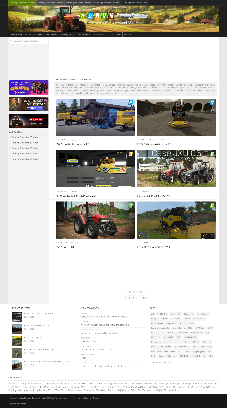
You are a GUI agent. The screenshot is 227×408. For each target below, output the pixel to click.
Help (119, 34)
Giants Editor (99, 34)
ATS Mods (172, 383)
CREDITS (186, 318)
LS (210, 342)
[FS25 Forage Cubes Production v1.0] (17, 353)
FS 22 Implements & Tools (148, 140)
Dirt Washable (157, 323)
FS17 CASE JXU (65, 247)
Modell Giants (206, 346)
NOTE (180, 351)
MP (152, 351)
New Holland (169, 351)
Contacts (128, 34)
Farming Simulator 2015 (182, 328)
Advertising (14, 404)
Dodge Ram (171, 323)
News (111, 34)
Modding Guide (67, 34)
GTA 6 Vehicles (104, 383)
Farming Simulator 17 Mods (24, 153)
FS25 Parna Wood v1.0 (35, 337)
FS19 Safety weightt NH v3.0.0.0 (76, 195)
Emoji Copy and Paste (111, 387)
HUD (153, 337)
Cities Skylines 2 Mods (197, 387)
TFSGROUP (184, 356)
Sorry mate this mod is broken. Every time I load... (104, 316)
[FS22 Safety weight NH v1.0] (176, 117)
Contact (23, 404)
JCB (170, 342)
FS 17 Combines (144, 243)
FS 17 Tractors (143, 191)
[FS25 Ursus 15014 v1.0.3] (17, 329)
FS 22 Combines (62, 140)
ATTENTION (162, 314)
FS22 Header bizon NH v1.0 (72, 144)
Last (145, 298)
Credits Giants (199, 318)
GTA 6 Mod (183, 383)
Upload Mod (16, 34)
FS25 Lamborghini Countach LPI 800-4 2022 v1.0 (47, 361)
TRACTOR (196, 356)
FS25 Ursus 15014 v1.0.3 (36, 325)
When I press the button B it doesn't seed (100, 333)
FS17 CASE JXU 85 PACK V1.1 (155, 195)
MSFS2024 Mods (16, 383)
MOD (195, 346)
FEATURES (199, 328)
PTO (153, 356)
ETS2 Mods (44, 387)
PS (209, 351)
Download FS (52, 34)
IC (159, 337)
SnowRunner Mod (34, 383)
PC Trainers (179, 387)
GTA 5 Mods (60, 390)
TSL (204, 356)
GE (163, 333)
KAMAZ (196, 342)
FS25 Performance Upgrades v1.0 (40, 313)
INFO (179, 337)
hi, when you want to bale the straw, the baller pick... (106, 325)
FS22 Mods (137, 383)
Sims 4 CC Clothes (59, 387)
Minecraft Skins (128, 390)
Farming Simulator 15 (160, 328)
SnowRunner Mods (121, 383)
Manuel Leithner (165, 346)
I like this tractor (88, 341)
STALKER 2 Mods (198, 383)
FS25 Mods (14, 387)
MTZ (159, 351)
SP (175, 356)
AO (152, 314)
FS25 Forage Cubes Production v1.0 (41, 349)
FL (152, 333)
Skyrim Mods (114, 390)
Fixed (83, 357)
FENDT (210, 328)
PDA (187, 351)
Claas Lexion (175, 318)
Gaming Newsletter (163, 387)
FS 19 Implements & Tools (67, 191)
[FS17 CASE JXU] (95, 220)
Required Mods (164, 356)
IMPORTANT (168, 337)
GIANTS (170, 333)
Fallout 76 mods (29, 387)
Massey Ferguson (182, 346)
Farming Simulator (186, 323)
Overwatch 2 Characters (95, 390)
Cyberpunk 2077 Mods (155, 383)
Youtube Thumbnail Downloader (138, 387)
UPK (211, 356)
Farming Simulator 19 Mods (24, 148)
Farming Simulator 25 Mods (20, 398)
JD (176, 342)
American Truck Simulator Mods (38, 390)
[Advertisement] (136, 57)
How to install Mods (34, 34)
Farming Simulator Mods (22, 2)
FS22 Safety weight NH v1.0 (154, 144)
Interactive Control (158, 342)
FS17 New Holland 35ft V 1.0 (154, 247)
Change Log (189, 314)
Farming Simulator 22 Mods (24, 142)
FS (157, 333)
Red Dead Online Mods (84, 383)
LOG (203, 342)
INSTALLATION (190, 337)
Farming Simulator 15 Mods (24, 159)
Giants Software (196, 333)
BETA (172, 314)
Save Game (213, 383)
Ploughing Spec (199, 351)
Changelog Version (159, 318)
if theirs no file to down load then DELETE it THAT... (105, 366)
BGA (179, 314)
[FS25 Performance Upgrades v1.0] (17, 317)
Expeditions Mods (77, 387)
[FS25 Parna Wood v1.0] (17, 341)
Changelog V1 (202, 314)
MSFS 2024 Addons (169, 390)
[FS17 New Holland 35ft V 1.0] (176, 220)
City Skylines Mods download (58, 383)
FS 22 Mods (93, 387)
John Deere (185, 342)
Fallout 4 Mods (75, 390)
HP (207, 333)
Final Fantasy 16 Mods (148, 390)
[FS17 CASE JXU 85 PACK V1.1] (176, 168)
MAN (153, 346)
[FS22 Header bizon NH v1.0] (95, 117)
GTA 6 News (165, 362)
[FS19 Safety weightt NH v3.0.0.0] (95, 168)
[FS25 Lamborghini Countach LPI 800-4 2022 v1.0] (17, 365)
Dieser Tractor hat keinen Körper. (96, 349)
